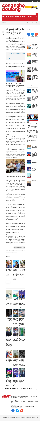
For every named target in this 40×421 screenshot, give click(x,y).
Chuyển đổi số (17, 16)
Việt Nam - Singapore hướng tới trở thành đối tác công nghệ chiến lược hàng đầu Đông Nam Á (22, 303)
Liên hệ (9, 1)
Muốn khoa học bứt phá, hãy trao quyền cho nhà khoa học (9, 271)
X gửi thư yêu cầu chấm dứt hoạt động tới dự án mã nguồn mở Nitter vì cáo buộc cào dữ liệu (22, 362)
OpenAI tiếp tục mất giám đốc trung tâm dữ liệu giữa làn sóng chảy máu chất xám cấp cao (15, 363)
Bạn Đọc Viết (6, 388)
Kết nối (28, 29)
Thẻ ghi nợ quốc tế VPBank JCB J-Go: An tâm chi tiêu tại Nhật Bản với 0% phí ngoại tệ (15, 302)
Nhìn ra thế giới (22, 16)
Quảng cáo (13, 1)
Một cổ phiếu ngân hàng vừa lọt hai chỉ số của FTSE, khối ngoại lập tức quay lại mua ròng (22, 340)
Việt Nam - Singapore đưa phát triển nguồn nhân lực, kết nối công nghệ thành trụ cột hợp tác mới (15, 381)
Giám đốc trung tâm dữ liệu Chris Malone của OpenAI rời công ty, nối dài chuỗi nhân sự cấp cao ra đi (21, 322)
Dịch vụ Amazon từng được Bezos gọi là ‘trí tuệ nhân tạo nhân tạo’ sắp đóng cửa (15, 321)
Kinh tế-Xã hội (29, 388)
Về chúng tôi (4, 1)
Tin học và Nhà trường (14, 19)
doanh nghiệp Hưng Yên (12, 250)
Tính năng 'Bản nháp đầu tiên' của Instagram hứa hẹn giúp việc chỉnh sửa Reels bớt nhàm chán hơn (9, 381)
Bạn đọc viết (29, 85)
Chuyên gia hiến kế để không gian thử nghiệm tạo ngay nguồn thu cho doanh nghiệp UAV (16, 273)
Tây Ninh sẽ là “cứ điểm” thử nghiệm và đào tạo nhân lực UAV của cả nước (22, 272)
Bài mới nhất (9, 287)
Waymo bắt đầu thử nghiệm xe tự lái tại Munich (9, 319)
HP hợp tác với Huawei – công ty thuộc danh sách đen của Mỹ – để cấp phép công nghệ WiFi (15, 340)
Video (19, 19)
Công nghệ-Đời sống (11, 16)
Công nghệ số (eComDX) (20, 250)
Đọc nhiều (29, 40)
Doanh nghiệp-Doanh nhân (6, 19)
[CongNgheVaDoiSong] (34, 14)
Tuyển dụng (19, 1)
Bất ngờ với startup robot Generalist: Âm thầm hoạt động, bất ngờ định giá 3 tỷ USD (9, 302)
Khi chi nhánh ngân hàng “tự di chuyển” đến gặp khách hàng (9, 361)
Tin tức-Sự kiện (4, 16)
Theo (19, 247)
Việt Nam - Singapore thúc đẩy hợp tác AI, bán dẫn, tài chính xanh (21, 380)
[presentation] (7, 282)
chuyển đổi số (15, 252)
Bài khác (8, 256)
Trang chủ (29, 22)
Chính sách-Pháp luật (29, 16)
